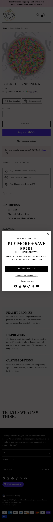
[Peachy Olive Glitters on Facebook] (15, 287)
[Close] (48, 234)
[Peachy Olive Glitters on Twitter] (33, 287)
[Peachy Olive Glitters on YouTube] (37, 287)
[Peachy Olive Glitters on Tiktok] (28, 287)
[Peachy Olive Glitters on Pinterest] (24, 287)
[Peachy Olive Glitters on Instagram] (20, 287)
